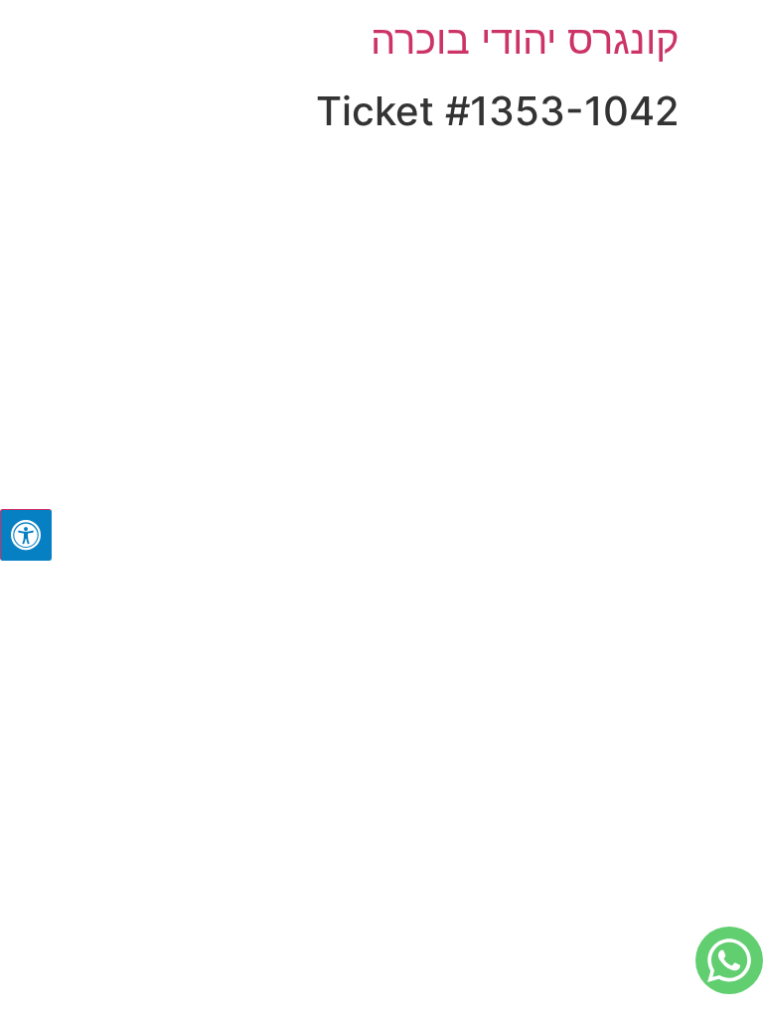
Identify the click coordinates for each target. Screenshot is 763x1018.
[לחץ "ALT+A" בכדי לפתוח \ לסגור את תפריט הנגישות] (26, 535)
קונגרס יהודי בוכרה (525, 39)
